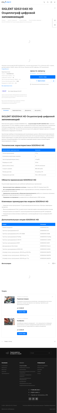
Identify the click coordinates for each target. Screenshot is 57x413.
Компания (4, 362)
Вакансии (4, 369)
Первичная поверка (23, 299)
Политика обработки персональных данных (33, 405)
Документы (28, 110)
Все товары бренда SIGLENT (14, 91)
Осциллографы (23, 365)
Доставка (39, 369)
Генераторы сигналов (25, 367)
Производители (5, 373)
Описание (6, 110)
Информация (41, 362)
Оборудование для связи (25, 383)
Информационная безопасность (27, 385)
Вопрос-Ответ (40, 367)
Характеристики (16, 110)
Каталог (22, 362)
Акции (39, 373)
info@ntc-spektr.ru (35, 392)
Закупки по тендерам (42, 365)
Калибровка (20, 320)
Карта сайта (52, 409)
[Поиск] (47, 2)
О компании (5, 365)
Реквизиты (4, 367)
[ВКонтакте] (30, 398)
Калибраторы (23, 381)
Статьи (39, 371)
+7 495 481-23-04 (35, 389)
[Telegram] (33, 398)
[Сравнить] (53, 80)
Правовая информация (49, 405)
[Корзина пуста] (51, 2)
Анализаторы (23, 369)
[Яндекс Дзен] (36, 398)
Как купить (38, 110)
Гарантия (4, 371)
